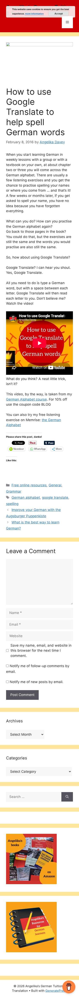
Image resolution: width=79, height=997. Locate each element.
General (55, 485)
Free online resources (29, 485)
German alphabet (26, 497)
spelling (12, 504)
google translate (55, 497)
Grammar (13, 491)
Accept (58, 13)
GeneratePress (56, 991)
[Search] (67, 797)
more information (34, 13)
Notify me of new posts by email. (36, 682)
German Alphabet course (26, 399)
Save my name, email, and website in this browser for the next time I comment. (41, 650)
